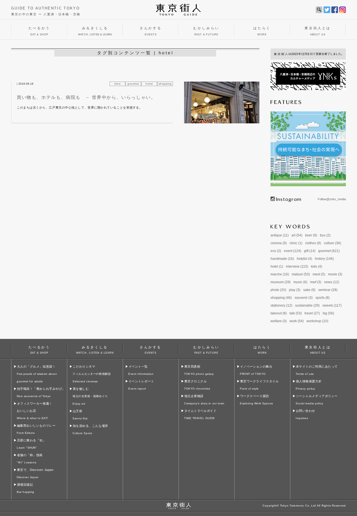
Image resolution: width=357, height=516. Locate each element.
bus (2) (325, 235)
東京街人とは (318, 349)
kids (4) (316, 266)
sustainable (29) (307, 305)
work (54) (297, 321)
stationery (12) (281, 305)
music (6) (300, 282)
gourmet (133, 83)
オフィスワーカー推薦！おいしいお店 (34, 411)
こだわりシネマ (92, 374)
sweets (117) (332, 305)
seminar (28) (327, 290)
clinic (117, 83)
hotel (149, 83)
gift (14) (309, 251)
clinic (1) (296, 243)
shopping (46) (281, 298)
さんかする (150, 349)
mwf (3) (315, 282)
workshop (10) (317, 321)
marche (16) (280, 274)
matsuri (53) (301, 274)
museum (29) (281, 282)
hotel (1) (277, 266)
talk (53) (296, 313)
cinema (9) (279, 243)
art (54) (296, 235)
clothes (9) (313, 243)
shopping (165, 83)
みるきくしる (95, 349)
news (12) (331, 282)
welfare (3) (279, 321)
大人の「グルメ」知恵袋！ (37, 374)
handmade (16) (282, 259)
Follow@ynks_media (332, 199)
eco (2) (276, 251)
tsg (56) (328, 313)
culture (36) (332, 243)
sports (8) (322, 298)
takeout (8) (279, 313)
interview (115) (297, 266)
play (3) (294, 290)
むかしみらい (206, 349)
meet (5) (319, 274)
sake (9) (309, 290)
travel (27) (312, 313)
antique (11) (280, 235)
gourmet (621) (329, 251)
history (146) (324, 259)
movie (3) (335, 274)
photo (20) (278, 290)
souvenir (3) (304, 298)
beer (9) (311, 235)
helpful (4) (304, 259)
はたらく (262, 349)
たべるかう (39, 349)
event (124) (292, 251)
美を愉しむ (90, 396)
